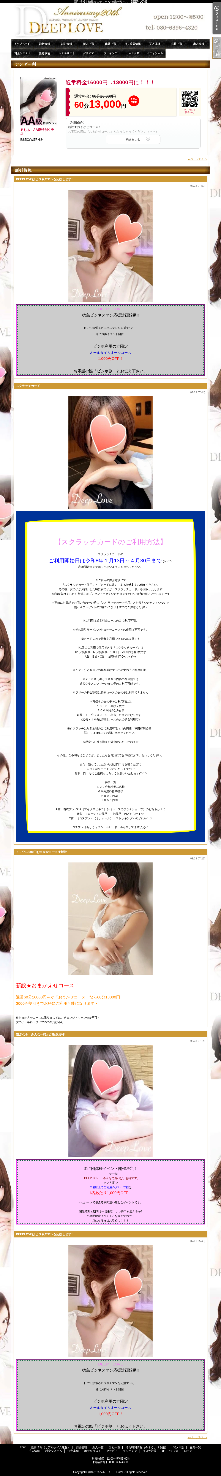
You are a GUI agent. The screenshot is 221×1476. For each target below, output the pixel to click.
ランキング (110, 53)
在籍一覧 (177, 44)
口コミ (177, 53)
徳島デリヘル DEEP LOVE (106, 1472)
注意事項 (44, 53)
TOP (22, 44)
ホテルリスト (66, 53)
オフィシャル (155, 53)
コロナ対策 (133, 53)
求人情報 (199, 44)
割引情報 (66, 44)
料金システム (22, 53)
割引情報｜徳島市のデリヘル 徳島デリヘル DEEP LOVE (110, 21)
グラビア (88, 53)
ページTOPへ (198, 159)
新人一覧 (88, 44)
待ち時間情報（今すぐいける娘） (133, 44)
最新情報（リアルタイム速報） (44, 44)
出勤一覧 (110, 44)
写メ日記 (155, 44)
